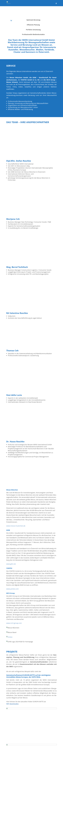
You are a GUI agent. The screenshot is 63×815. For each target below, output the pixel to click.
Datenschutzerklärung (14, 810)
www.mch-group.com (14, 623)
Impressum (10, 808)
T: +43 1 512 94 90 (12, 801)
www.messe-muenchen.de (15, 526)
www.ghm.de (11, 564)
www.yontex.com (12, 589)
